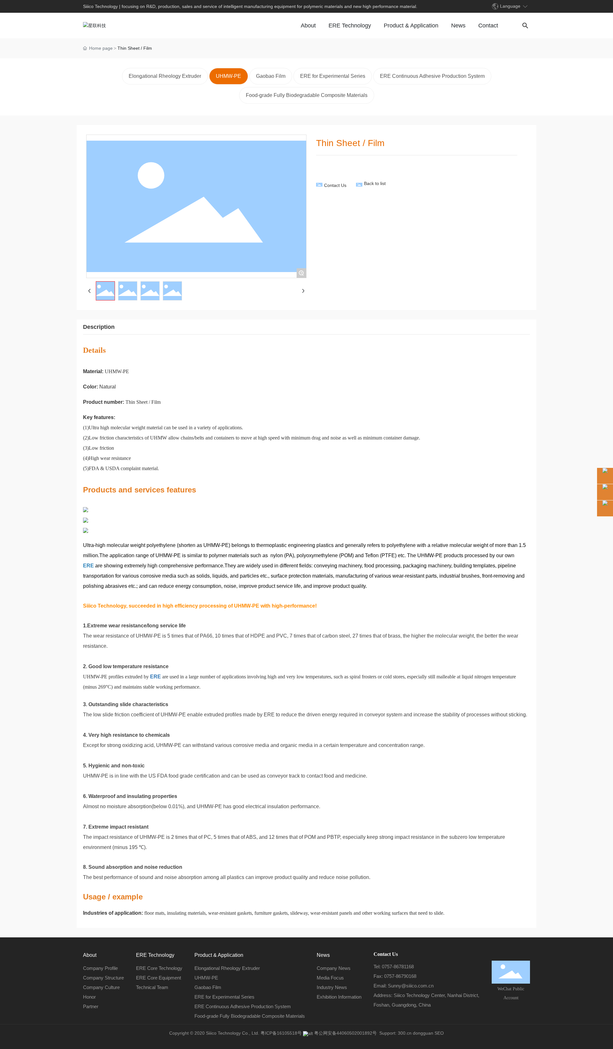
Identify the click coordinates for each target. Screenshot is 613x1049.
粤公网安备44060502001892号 (345, 1033)
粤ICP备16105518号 (281, 1033)
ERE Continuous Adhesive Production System (432, 76)
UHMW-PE (228, 76)
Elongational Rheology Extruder (165, 76)
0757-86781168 (398, 966)
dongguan (422, 1033)
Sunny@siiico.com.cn (411, 985)
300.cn (405, 1033)
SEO (439, 1033)
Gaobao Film (270, 76)
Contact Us (335, 185)
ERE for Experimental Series (332, 76)
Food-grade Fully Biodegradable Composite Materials (306, 95)
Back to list (375, 183)
